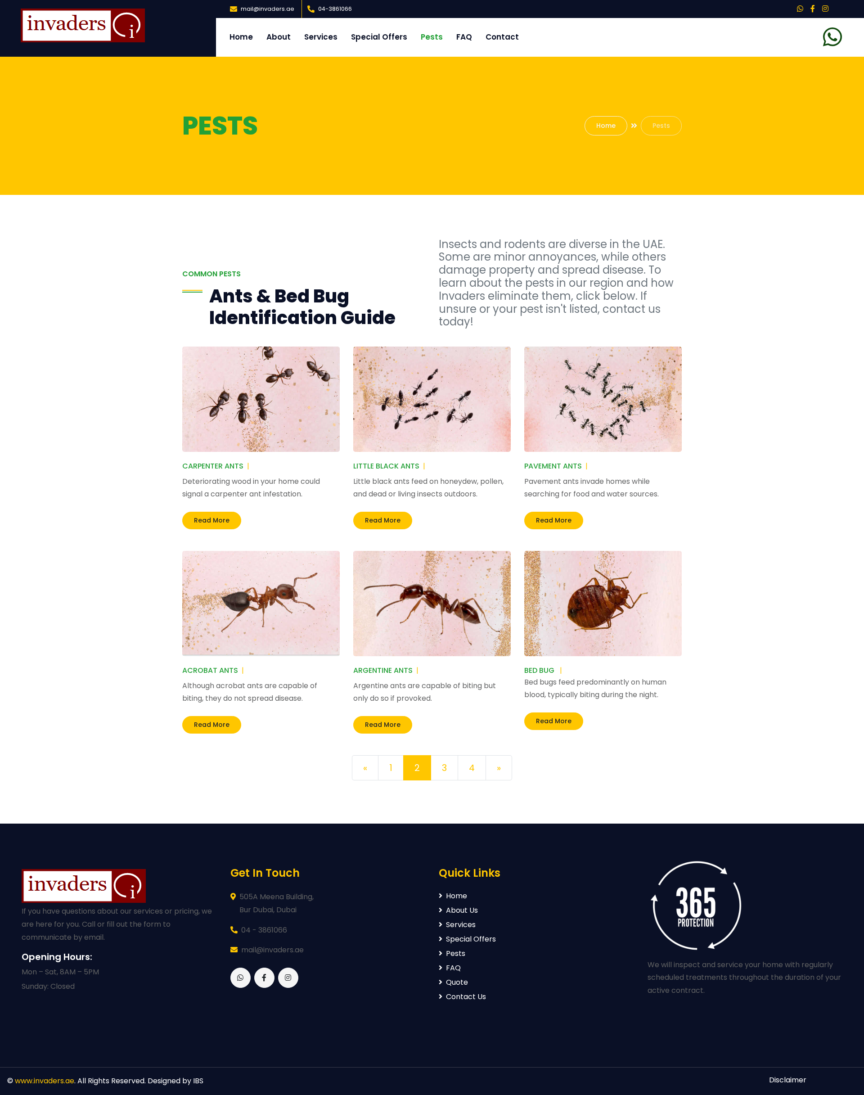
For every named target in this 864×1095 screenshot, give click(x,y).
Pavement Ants (553, 466)
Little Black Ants (386, 466)
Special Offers (379, 37)
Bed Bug (539, 670)
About (278, 37)
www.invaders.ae (44, 1081)
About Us (462, 910)
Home (241, 37)
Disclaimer (787, 1080)
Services (321, 37)
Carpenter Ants (212, 466)
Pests (432, 37)
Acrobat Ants (210, 670)
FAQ (464, 37)
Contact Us (466, 996)
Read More (212, 520)
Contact (502, 37)
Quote (457, 982)
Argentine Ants (383, 670)
